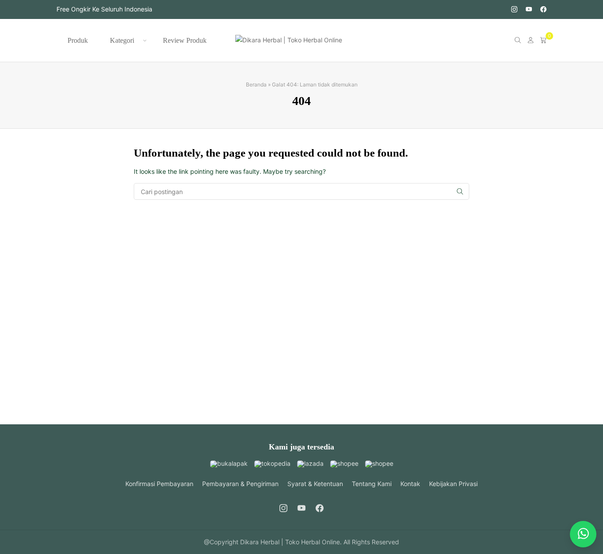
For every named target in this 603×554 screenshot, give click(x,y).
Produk (78, 40)
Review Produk (185, 40)
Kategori (122, 40)
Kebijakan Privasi (453, 483)
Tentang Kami (372, 483)
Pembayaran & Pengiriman (240, 483)
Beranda (256, 84)
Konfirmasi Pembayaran (159, 483)
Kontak (410, 483)
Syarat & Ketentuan (315, 483)
